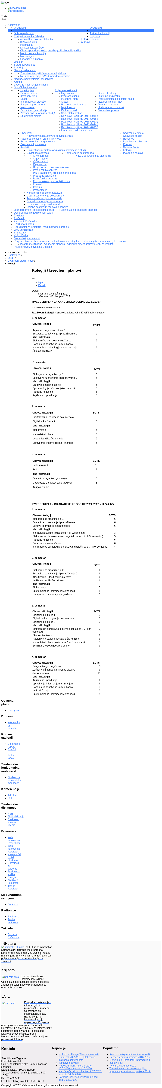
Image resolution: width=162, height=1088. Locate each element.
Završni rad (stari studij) (33, 110)
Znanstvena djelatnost (54, 73)
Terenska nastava (108, 104)
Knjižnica (95, 36)
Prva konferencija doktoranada (44, 204)
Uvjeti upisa (27, 90)
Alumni (18, 81)
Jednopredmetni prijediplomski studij (34, 209)
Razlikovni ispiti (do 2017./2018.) (79, 118)
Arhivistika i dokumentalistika (36, 39)
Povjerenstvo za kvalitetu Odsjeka (33, 246)
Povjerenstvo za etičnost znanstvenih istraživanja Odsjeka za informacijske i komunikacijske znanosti (70, 241)
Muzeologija (27, 56)
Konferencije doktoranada (79, 153)
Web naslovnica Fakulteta (14, 849)
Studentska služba (14, 873)
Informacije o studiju (76, 150)
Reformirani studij (100, 33)
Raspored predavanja (32, 104)
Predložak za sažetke (45, 170)
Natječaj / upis (131, 147)
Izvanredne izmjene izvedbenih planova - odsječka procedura (54, 244)
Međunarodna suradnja (57, 76)
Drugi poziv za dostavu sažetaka (51, 167)
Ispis (41, 282)
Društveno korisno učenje (13, 822)
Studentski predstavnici (27, 238)
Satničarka (20, 232)
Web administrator (24, 229)
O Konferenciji (41, 155)
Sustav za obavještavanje (58, 136)
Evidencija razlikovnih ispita (77, 130)
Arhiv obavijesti (35, 136)
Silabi (23, 99)
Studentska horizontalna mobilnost (15, 780)
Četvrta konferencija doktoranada (45, 195)
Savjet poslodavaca (38, 153)
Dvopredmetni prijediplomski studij (33, 212)
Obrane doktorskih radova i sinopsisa (47, 207)
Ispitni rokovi (27, 107)
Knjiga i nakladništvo (32, 47)
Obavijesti (26, 133)
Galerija (37, 187)
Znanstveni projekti (31, 73)
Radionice (13, 916)
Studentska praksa (30, 116)
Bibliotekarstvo (28, 42)
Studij (93, 30)
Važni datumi (40, 161)
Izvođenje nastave (133, 153)
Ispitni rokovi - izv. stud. (136, 141)
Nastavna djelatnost (25, 70)
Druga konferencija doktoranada (45, 201)
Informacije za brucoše (33, 101)
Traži (4, 16)
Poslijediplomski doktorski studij (116, 99)
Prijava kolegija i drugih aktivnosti (39, 141)
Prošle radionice (13, 921)
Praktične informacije (45, 178)
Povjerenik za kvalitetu (101, 244)
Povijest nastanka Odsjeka (29, 36)
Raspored (128, 138)
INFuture (12, 795)
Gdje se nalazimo (24, 33)
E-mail (42, 285)
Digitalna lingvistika (109, 96)
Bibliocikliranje (16, 816)
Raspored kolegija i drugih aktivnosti (40, 138)
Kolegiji (127, 150)
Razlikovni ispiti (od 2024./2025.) (79, 127)
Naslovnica (14, 25)
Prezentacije (40, 190)
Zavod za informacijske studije (31, 84)
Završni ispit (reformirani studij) (37, 113)
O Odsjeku (96, 27)
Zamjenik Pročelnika (25, 221)
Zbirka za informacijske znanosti (79, 209)
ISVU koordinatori (24, 224)
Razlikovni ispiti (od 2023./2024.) (79, 124)
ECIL (10, 798)
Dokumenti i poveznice (33, 144)
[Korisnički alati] (33, 278)
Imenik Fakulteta (13, 887)
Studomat (13, 860)
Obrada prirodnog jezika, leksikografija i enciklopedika (50, 50)
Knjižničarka (21, 235)
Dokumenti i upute (14, 745)
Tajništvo (19, 30)
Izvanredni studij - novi (110, 101)
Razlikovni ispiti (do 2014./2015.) (79, 116)
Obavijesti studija (132, 136)
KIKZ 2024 (82, 155)
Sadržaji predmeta (133, 133)
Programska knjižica (44, 175)
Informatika (26, 44)
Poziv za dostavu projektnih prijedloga (54, 173)
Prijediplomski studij (66, 90)
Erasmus (13, 904)
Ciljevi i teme (40, 158)
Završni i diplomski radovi (13, 753)
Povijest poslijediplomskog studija (46, 150)
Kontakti (25, 147)
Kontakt (37, 184)
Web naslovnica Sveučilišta (14, 840)
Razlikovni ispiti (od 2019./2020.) (79, 121)
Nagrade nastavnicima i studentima (33, 79)
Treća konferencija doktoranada (44, 198)
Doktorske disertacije (99, 155)
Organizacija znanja (31, 59)
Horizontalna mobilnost (111, 107)
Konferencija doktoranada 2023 (44, 192)
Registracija (40, 164)
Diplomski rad (69, 110)
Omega (12, 877)
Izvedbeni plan (28, 96)
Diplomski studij (107, 93)
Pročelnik (19, 218)
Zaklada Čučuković (13, 936)
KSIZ (10, 813)
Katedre (85, 39)
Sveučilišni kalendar (25, 87)
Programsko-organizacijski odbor (51, 181)
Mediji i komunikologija (33, 53)
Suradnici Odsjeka (24, 64)
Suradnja (19, 67)
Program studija (29, 93)
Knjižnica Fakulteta (13, 881)
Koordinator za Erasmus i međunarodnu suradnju (41, 227)
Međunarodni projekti (32, 76)
